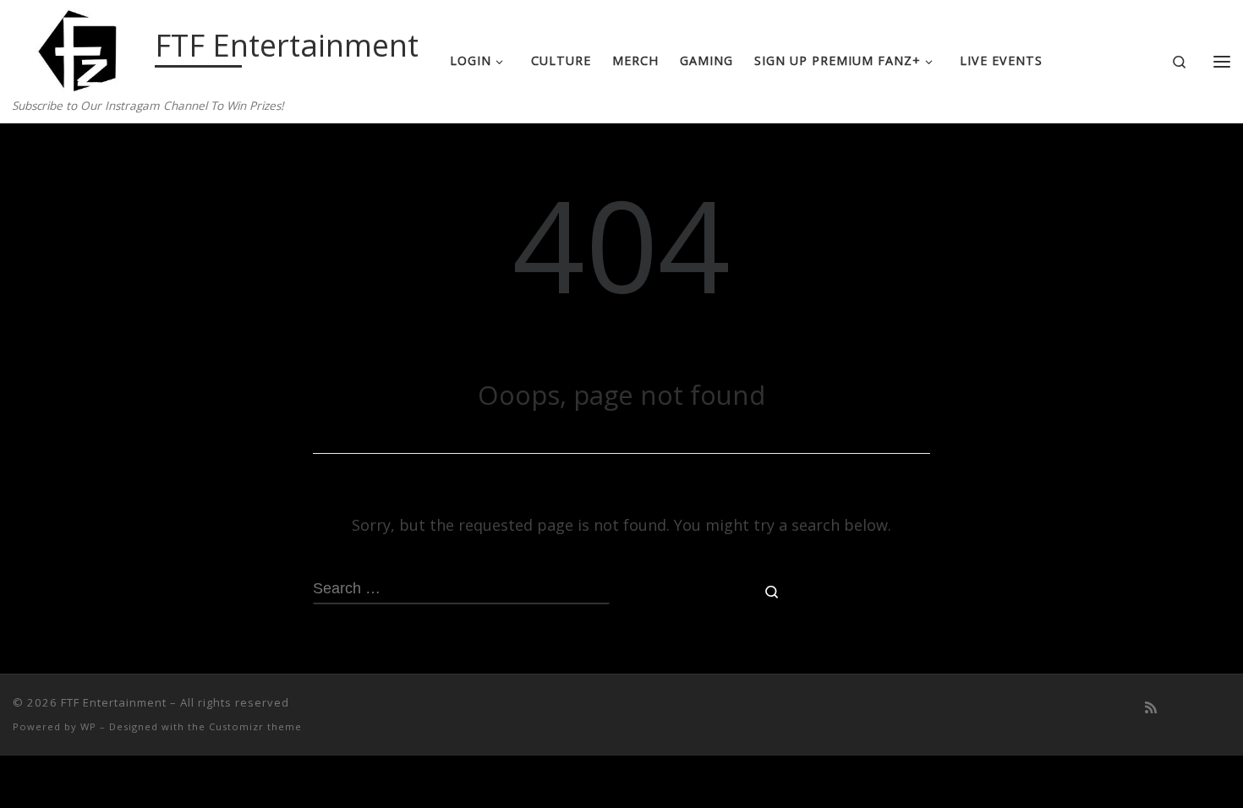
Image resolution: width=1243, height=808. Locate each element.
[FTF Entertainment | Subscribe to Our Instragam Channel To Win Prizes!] (81, 47)
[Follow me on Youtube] (1176, 707)
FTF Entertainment (114, 702)
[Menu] (1222, 62)
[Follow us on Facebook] (1201, 707)
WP (88, 726)
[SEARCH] (461, 590)
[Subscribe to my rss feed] (1151, 707)
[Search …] (772, 590)
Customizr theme (255, 726)
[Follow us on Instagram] (1225, 707)
